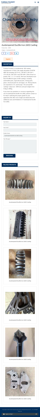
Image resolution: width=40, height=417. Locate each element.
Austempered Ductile (10, 50)
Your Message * (7, 139)
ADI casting (27, 68)
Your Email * (6, 127)
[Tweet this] (8, 53)
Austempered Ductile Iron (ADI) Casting (20, 202)
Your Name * (6, 121)
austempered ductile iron (14, 93)
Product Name (6, 133)
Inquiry (8, 59)
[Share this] (4, 53)
